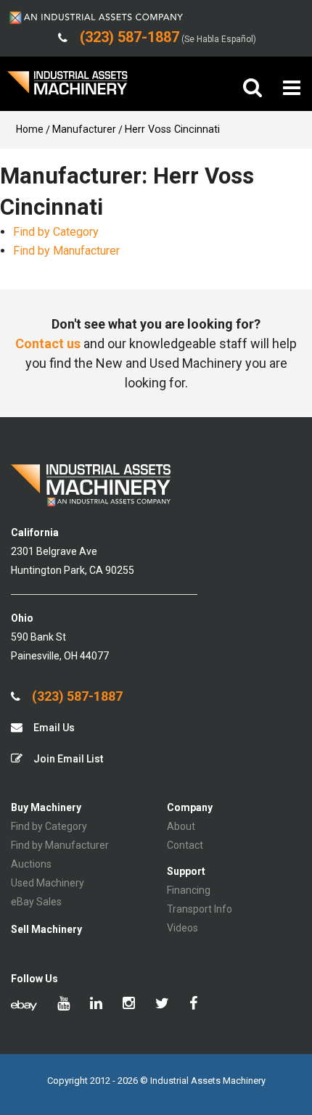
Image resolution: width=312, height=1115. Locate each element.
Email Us (53, 727)
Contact (185, 845)
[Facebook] (193, 1004)
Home (30, 129)
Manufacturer (84, 129)
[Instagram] (129, 1004)
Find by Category (56, 232)
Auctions (31, 864)
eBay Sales (36, 902)
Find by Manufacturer (66, 251)
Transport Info (199, 909)
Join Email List (67, 759)
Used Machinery (47, 883)
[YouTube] (63, 1004)
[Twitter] (162, 1004)
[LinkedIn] (96, 1004)
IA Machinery (67, 88)
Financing (188, 890)
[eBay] (24, 1004)
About (181, 826)
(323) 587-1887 (76, 696)
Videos (182, 928)
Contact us (48, 343)
